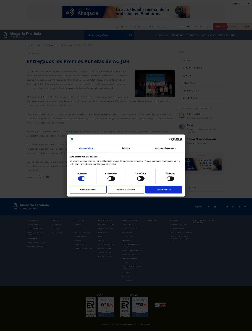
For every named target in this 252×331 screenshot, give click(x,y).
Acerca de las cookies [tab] (165, 148)
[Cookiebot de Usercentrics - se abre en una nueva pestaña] (170, 140)
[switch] (111, 179)
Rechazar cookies (88, 189)
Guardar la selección (126, 189)
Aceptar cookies (163, 189)
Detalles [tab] (126, 148)
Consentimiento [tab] (86, 148)
